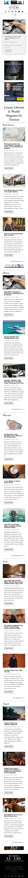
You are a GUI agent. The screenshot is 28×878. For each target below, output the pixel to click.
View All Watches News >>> (18, 555)
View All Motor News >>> (18, 409)
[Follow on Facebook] (8, 11)
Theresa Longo (9, 237)
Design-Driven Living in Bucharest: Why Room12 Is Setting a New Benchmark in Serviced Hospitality (12, 771)
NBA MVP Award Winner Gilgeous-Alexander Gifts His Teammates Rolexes (12, 526)
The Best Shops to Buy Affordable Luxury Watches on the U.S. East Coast (13, 435)
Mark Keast (14, 42)
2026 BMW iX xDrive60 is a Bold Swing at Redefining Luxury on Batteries (13, 38)
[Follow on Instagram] (12, 11)
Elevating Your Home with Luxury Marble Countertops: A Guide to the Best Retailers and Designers (13, 146)
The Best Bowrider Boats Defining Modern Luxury (11, 337)
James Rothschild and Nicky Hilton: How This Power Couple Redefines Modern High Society (13, 582)
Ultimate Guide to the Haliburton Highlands (10, 723)
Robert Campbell (10, 818)
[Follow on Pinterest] (15, 11)
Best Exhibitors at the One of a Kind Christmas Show (13, 815)
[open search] (12, 15)
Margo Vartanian (10, 485)
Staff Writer (8, 529)
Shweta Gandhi (9, 630)
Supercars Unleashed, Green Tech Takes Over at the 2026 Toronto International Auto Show (14, 381)
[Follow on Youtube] (19, 11)
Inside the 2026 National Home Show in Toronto (13, 234)
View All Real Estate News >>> (17, 261)
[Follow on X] (5, 11)
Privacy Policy (14, 873)
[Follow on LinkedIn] (22, 11)
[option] (14, 37)
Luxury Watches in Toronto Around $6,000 (12, 481)
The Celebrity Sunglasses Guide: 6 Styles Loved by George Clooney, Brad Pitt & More (13, 627)
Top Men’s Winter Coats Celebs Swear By (13, 671)
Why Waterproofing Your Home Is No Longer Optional (13, 191)
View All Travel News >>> (18, 842)
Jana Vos (8, 775)
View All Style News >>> (19, 697)
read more (8, 50)
